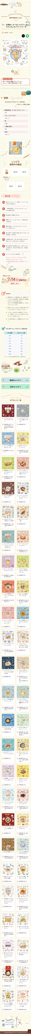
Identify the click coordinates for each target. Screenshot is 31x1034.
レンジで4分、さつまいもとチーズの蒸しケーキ (23, 472)
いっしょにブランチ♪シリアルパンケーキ (23, 497)
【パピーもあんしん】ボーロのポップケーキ (23, 570)
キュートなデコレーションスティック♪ (8, 622)
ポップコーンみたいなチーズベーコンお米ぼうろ (8, 545)
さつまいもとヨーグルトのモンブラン (8, 419)
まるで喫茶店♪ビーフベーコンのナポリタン (9, 595)
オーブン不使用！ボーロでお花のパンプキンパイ (8, 1005)
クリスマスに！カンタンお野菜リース (8, 828)
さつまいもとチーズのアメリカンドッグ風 (23, 1004)
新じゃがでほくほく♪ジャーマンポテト (24, 928)
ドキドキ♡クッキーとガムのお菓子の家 (8, 672)
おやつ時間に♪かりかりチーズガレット (24, 622)
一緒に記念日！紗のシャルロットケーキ (23, 981)
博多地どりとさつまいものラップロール (8, 472)
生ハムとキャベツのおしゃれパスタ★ (23, 753)
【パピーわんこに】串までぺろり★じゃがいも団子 (23, 645)
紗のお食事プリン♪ (9, 851)
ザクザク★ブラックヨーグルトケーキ (23, 672)
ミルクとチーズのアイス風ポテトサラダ (23, 419)
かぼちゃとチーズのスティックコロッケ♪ (23, 780)
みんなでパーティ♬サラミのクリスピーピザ (23, 900)
